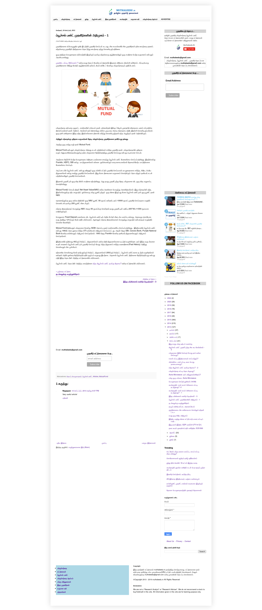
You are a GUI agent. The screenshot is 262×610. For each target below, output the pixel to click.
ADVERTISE (165, 19)
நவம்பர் (172, 333)
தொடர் (69, 376)
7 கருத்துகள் (181, 259)
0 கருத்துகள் (181, 206)
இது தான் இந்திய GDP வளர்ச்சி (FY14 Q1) (185, 424)
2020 (169, 301)
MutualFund (103, 376)
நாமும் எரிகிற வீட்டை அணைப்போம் (182, 406)
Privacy (179, 541)
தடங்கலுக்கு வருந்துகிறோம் (179, 403)
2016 (169, 316)
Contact (188, 541)
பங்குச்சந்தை (65, 19)
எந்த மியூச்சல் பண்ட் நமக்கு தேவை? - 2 (183, 367)
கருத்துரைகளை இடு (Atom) (79, 447)
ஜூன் (171, 439)
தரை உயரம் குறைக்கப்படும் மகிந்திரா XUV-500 (186, 428)
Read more (188, 204)
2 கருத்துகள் (181, 246)
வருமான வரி (135, 19)
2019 (169, 305)
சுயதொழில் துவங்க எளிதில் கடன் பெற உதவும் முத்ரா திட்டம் (186, 468)
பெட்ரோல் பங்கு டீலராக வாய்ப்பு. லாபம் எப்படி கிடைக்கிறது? (183, 452)
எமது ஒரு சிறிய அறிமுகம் (178, 415)
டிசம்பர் (172, 330)
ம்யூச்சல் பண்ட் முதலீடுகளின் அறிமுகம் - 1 (184, 399)
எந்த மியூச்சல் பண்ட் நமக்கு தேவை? (107, 263)
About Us (170, 541)
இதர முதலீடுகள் (110, 19)
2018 (169, 308)
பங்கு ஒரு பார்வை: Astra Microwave (182, 378)
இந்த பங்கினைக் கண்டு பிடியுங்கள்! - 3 (183, 396)
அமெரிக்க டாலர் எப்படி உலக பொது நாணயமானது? (181, 363)
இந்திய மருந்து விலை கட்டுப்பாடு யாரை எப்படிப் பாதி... (186, 420)
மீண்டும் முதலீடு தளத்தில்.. (186, 210)
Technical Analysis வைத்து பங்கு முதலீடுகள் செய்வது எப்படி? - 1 (188, 198)
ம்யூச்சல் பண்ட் (97, 19)
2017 (169, 312)
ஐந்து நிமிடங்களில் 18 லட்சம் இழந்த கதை (182, 463)
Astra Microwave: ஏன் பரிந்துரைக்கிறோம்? (185, 374)
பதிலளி (65, 398)
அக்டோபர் (173, 337)
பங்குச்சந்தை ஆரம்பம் (150, 19)
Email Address (173, 80)
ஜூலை (172, 436)
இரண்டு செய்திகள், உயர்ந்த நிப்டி (188, 250)
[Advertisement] (106, 316)
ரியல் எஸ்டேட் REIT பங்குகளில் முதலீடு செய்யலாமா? (189, 224)
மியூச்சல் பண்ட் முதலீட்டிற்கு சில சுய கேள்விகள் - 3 (187, 348)
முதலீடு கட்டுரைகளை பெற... (100, 353)
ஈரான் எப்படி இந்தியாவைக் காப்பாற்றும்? (183, 358)
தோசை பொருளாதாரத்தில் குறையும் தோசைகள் (184, 490)
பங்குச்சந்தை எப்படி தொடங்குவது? (181, 371)
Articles (95, 376)
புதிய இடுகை (61, 443)
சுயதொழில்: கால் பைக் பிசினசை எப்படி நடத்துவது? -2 (183, 386)
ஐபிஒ (86, 19)
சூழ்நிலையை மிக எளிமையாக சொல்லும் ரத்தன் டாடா (186, 411)
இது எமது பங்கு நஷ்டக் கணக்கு (180, 344)
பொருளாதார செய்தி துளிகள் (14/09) (182, 381)
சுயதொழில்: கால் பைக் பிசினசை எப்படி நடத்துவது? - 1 (183, 391)
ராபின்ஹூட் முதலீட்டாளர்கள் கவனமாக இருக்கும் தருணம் (185, 484)
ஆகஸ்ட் (172, 432)
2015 (169, 319)
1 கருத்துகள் (181, 219)
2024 (169, 298)
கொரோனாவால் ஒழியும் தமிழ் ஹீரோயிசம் (182, 458)
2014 (169, 323)
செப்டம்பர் (173, 340)
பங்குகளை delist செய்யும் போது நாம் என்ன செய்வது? (185, 354)
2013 (169, 327)
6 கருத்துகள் (181, 233)
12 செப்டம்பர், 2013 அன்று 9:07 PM (85, 390)
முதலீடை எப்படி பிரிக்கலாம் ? (67, 62)
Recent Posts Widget (170, 277)
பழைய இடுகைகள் (149, 443)
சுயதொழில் (123, 19)
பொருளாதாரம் (77, 376)
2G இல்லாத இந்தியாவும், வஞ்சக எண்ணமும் (187, 238)
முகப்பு (55, 19)
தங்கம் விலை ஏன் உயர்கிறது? (186, 263)
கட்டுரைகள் (77, 19)
